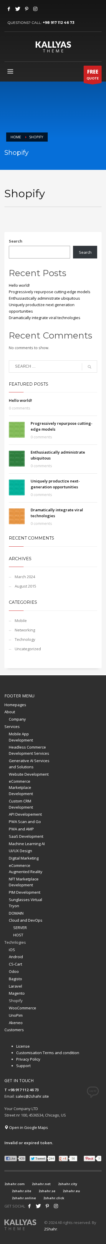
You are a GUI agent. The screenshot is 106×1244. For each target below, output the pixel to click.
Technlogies (15, 942)
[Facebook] (8, 8)
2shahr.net (41, 1184)
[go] (89, 367)
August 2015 (25, 586)
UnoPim (16, 1015)
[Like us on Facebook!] (29, 1206)
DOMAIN (16, 913)
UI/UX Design (20, 850)
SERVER (20, 927)
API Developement (25, 814)
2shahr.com (14, 1184)
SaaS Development (26, 836)
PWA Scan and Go (25, 821)
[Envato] (56, 1206)
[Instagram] (35, 8)
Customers (14, 1029)
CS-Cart (15, 964)
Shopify (16, 1000)
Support (23, 1065)
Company (17, 719)
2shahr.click (53, 1198)
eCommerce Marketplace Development (21, 787)
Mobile (21, 620)
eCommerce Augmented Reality (25, 868)
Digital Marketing (24, 858)
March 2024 (25, 576)
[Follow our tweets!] (38, 1206)
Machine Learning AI (27, 843)
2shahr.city (67, 1184)
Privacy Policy (28, 1059)
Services (12, 726)
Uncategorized (28, 648)
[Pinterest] (26, 8)
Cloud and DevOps (25, 920)
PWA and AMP (21, 829)
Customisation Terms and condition (47, 1052)
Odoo (14, 971)
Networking (25, 630)
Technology (25, 639)
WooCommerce (22, 1008)
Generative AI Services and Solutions (29, 763)
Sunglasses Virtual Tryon (25, 902)
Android (16, 956)
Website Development (29, 774)
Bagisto (15, 978)
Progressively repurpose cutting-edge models (49, 291)
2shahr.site (21, 1191)
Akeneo (16, 1022)
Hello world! (19, 285)
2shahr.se (47, 1191)
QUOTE (93, 74)
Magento (17, 993)
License (23, 1046)
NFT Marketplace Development (24, 882)
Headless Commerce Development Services (29, 750)
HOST (18, 935)
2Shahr (50, 1229)
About (9, 711)
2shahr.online (24, 1198)
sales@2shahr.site (32, 1096)
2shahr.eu (71, 1191)
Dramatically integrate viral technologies (44, 317)
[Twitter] (17, 8)
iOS (12, 949)
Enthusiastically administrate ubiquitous (44, 298)
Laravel (15, 986)
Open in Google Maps (28, 1127)
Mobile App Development (21, 737)
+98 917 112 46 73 (58, 22)
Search (15, 241)
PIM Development (24, 892)
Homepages (15, 704)
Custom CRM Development (21, 804)
